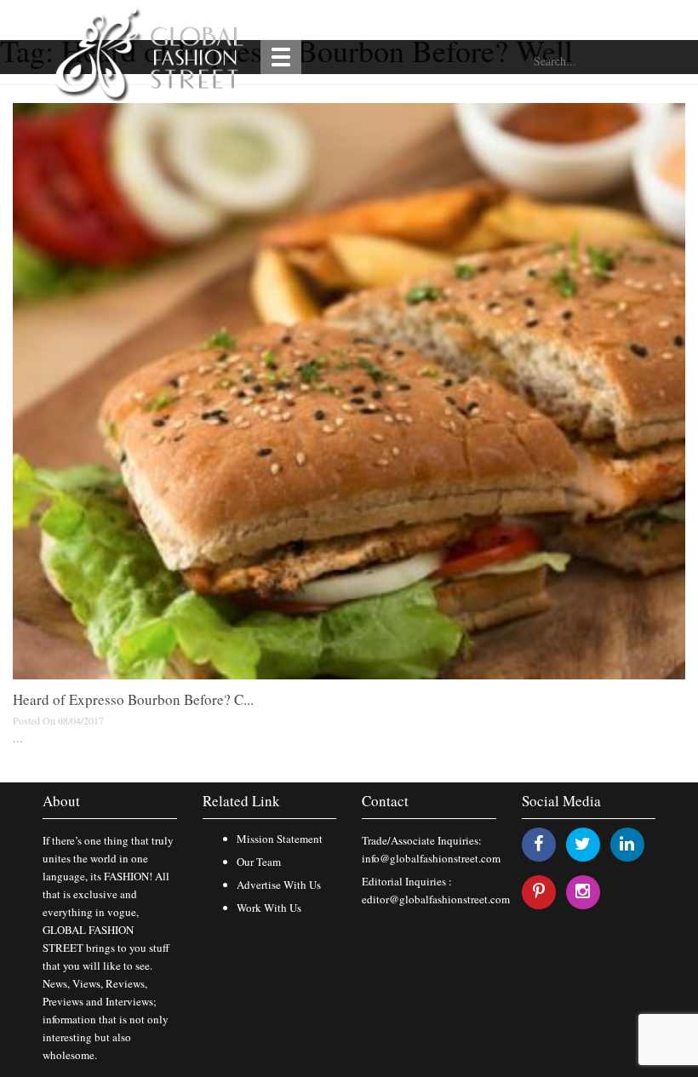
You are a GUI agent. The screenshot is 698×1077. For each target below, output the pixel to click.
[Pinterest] (539, 890)
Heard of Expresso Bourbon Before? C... (133, 699)
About (61, 801)
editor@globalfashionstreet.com (436, 899)
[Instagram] (582, 890)
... (18, 738)
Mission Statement (280, 838)
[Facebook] (538, 843)
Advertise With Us (279, 884)
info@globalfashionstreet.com (431, 858)
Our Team (259, 861)
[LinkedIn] (627, 843)
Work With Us (269, 907)
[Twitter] (583, 843)
